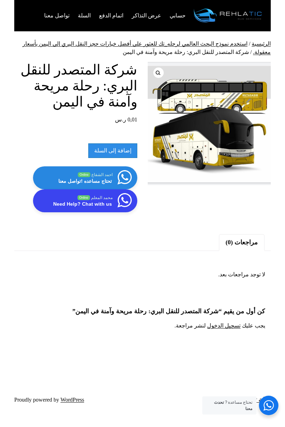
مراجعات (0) (242, 242)
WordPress (72, 400)
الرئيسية (261, 44)
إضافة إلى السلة (112, 150)
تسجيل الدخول (224, 326)
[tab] (241, 242)
